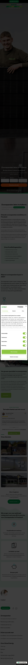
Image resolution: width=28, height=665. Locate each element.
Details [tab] (14, 311)
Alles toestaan (14, 351)
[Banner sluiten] (26, 307)
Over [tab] (23, 311)
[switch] (25, 337)
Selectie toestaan (14, 356)
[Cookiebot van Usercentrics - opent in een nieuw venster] (17, 307)
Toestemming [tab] (5, 311)
